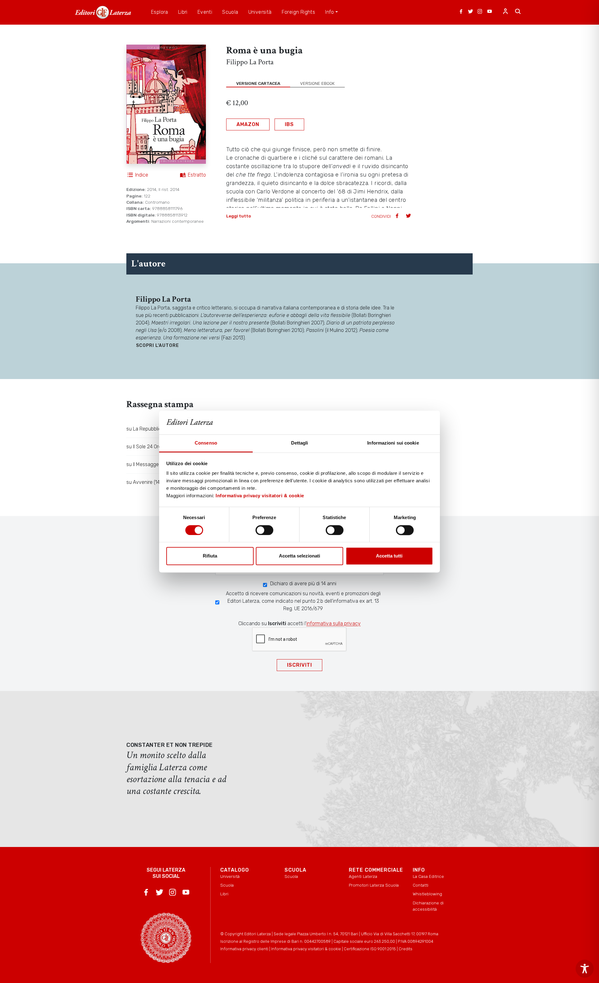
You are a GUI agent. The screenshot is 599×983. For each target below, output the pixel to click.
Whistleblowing (427, 893)
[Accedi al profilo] (505, 12)
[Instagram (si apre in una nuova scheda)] (480, 12)
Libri (224, 893)
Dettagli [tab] (299, 443)
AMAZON (247, 124)
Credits (405, 949)
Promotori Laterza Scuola (374, 885)
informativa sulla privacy (333, 623)
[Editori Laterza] (103, 12)
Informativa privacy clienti (244, 949)
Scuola (227, 885)
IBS (289, 124)
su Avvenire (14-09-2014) (154, 482)
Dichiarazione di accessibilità (428, 906)
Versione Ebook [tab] (317, 83)
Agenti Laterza (363, 876)
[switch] (264, 530)
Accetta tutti (389, 556)
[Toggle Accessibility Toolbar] (584, 968)
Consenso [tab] (206, 443)
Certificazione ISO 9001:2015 (370, 949)
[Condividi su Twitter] (409, 216)
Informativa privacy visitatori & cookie (260, 496)
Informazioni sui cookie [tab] (393, 443)
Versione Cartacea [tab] (258, 83)
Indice (141, 175)
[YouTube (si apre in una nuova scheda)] (489, 12)
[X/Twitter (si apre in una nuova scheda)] (470, 12)
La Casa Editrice (428, 876)
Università (230, 876)
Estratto (197, 175)
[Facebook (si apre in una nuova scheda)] (461, 12)
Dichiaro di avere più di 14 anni (303, 583)
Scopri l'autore (157, 345)
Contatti (420, 885)
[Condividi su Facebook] (397, 216)
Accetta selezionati (299, 556)
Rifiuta (210, 556)
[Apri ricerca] (518, 12)
